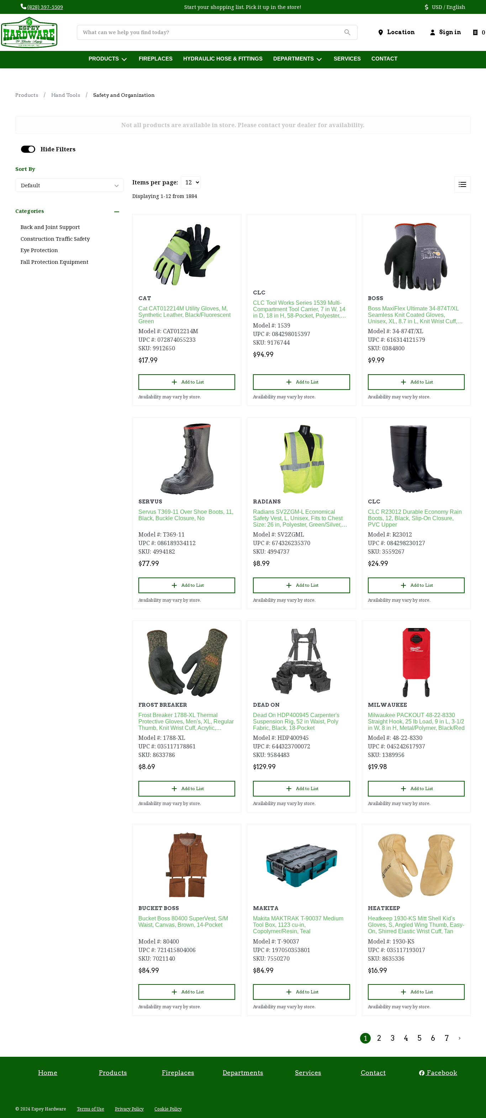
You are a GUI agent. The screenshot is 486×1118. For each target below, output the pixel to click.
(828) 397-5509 (45, 7)
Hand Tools (65, 95)
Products (26, 95)
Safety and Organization (124, 95)
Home (47, 1072)
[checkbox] (28, 149)
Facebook (441, 1072)
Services (308, 1072)
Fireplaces (178, 1072)
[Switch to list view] (462, 184)
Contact (373, 1072)
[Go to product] (186, 255)
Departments (243, 1072)
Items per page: (155, 182)
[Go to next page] (460, 1038)
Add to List (192, 382)
